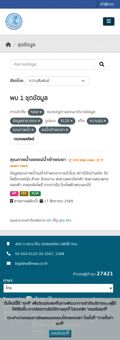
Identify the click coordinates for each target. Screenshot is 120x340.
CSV (24, 193)
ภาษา (7, 280)
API (14, 193)
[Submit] (102, 64)
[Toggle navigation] (108, 21)
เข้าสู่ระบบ (107, 4)
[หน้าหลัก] (8, 44)
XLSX (35, 193)
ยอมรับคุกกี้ (60, 333)
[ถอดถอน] (41, 112)
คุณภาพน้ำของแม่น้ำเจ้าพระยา (38, 159)
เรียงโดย (16, 81)
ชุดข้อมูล (26, 44)
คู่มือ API (64, 220)
